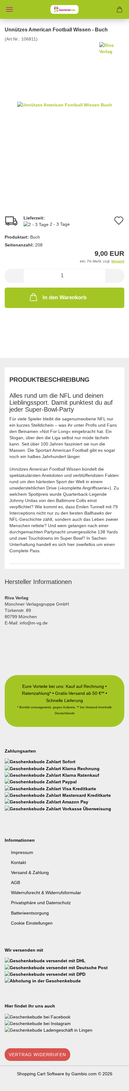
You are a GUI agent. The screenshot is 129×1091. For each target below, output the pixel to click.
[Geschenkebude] (64, 9)
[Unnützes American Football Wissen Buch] (64, 104)
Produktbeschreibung (49, 379)
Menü (9, 9)
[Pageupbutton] (111, 1081)
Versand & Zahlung (30, 872)
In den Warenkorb (64, 297)
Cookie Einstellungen (32, 923)
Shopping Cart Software (40, 1073)
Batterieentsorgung (30, 912)
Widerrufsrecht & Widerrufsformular (46, 892)
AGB (15, 882)
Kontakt (18, 862)
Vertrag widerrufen (37, 1054)
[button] (14, 276)
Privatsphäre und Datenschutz (41, 902)
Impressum (22, 852)
